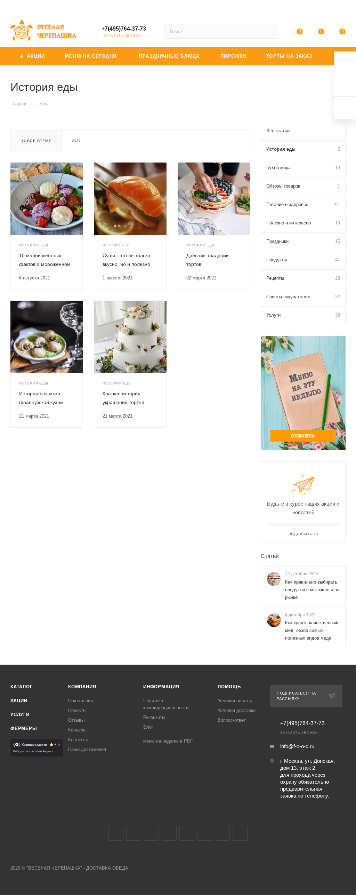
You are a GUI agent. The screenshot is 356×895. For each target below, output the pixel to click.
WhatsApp (222, 833)
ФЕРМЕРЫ (23, 728)
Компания (82, 686)
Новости (77, 710)
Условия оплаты (235, 700)
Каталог (21, 686)
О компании (80, 700)
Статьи (270, 556)
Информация (161, 686)
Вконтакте (115, 833)
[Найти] (268, 31)
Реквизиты (154, 717)
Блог (148, 727)
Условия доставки (237, 710)
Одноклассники (169, 833)
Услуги (20, 714)
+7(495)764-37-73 (124, 29)
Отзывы (76, 720)
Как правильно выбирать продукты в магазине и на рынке (312, 589)
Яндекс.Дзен (240, 833)
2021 (76, 141)
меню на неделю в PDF (168, 741)
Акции (18, 700)
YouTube (151, 833)
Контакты (78, 739)
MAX (186, 833)
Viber (204, 833)
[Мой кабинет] (342, 9)
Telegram (133, 833)
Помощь (229, 686)
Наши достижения (87, 749)
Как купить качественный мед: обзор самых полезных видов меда (311, 630)
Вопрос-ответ (232, 720)
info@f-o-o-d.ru (297, 746)
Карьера (77, 729)
